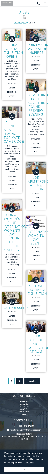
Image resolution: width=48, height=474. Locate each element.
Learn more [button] (29, 463)
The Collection (24, 407)
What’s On (24, 409)
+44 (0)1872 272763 (25, 426)
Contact (24, 414)
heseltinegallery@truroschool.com (25, 430)
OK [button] (24, 469)
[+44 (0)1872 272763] (38, 3)
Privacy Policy (24, 412)
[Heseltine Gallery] (6, 3)
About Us (24, 404)
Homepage (24, 401)
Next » (32, 381)
